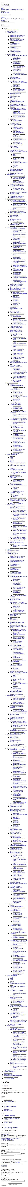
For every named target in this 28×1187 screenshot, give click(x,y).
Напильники (16, 487)
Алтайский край (8, 1100)
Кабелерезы (16, 502)
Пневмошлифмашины (15, 51)
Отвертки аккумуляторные (19, 251)
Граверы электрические (16, 285)
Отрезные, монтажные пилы (20, 320)
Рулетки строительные (18, 479)
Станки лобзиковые (18, 347)
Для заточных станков (18, 416)
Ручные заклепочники (15, 483)
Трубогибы (15, 360)
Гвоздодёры (16, 495)
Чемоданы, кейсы (17, 453)
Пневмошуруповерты (15, 52)
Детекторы (15, 296)
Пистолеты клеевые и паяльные (18, 324)
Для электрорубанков (18, 452)
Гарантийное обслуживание (11, 1128)
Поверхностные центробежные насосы (18, 132)
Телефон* (23, 1153)
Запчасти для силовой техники (17, 537)
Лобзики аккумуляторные (19, 243)
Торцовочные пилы (18, 323)
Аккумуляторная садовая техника (18, 55)
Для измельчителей (17, 395)
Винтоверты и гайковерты (16, 284)
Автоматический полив (13, 29)
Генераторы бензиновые (19, 177)
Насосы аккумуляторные (19, 66)
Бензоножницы (16, 142)
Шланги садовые (17, 167)
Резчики (12, 220)
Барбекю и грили (14, 77)
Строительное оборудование (14, 213)
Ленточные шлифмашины (19, 370)
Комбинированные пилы (19, 318)
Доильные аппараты (15, 96)
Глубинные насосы (17, 127)
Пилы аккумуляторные (18, 73)
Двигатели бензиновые (15, 93)
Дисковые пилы (17, 316)
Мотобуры (12, 107)
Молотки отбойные (14, 311)
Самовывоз (6, 1109)
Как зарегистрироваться (10, 1106)
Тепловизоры (16, 301)
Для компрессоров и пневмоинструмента (18, 409)
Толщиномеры (16, 303)
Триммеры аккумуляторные (20, 74)
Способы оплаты (8, 1110)
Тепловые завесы (17, 205)
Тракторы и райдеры (15, 172)
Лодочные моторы (11, 31)
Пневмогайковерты (14, 43)
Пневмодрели (13, 44)
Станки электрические (15, 333)
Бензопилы (15, 147)
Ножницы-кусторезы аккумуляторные (18, 68)
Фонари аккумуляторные (19, 276)
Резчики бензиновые (18, 222)
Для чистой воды (17, 121)
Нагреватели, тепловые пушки (17, 200)
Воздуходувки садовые (15, 78)
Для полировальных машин (20, 439)
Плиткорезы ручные (15, 475)
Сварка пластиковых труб (16, 331)
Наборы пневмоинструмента (17, 39)
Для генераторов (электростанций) (17, 406)
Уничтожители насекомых (16, 173)
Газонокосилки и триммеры (17, 81)
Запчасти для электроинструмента (18, 548)
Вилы (14, 154)
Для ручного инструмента (16, 385)
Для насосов (16, 400)
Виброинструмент (14, 216)
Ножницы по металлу (15, 312)
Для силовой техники (15, 404)
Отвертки (12, 468)
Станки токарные (17, 354)
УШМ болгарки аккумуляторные (17, 274)
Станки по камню (17, 350)
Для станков (13, 412)
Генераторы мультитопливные (17, 180)
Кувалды (12, 460)
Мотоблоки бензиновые (19, 113)
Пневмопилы (13, 47)
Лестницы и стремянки (15, 219)
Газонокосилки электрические (16, 87)
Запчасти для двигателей (19, 517)
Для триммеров (16, 402)
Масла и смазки (17, 403)
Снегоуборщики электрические (18, 212)
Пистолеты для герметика (19, 471)
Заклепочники (16, 239)
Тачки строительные (15, 224)
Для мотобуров (16, 397)
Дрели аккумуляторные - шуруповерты (19, 237)
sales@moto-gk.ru (5, 1134)
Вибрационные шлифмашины (16, 368)
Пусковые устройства (18, 189)
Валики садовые (17, 153)
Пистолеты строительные (16, 469)
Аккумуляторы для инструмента (17, 230)
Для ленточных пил (18, 433)
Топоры (15, 166)
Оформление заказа (9, 1107)
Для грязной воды (17, 120)
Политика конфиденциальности (12, 1117)
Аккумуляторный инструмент (17, 228)
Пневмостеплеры (14, 50)
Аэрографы (12, 34)
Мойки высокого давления (16, 104)
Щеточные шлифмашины (19, 379)
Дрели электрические (15, 289)
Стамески (15, 488)
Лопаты (15, 159)
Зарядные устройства (18, 188)
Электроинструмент (12, 227)
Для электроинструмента (16, 425)
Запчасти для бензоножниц (19, 510)
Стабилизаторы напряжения (17, 196)
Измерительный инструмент (17, 291)
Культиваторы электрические (16, 111)
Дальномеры (16, 295)
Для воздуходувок (17, 392)
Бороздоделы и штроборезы (17, 282)
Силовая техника (11, 174)
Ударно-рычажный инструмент (17, 494)
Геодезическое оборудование (20, 293)
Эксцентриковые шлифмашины (17, 381)
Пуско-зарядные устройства (20, 190)
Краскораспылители (15, 38)
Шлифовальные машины (16, 366)
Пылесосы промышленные (16, 327)
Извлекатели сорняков (18, 157)
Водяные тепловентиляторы (20, 201)
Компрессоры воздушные (16, 36)
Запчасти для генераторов (19, 538)
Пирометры (16, 300)
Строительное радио (18, 269)
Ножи (11, 464)
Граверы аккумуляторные (19, 232)
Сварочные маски (14, 193)
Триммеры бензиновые (18, 90)
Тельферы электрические (16, 197)
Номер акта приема (5, 1180)
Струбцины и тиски (15, 492)
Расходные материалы (12, 383)
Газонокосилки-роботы (18, 65)
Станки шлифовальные (18, 357)
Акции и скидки (8, 1121)
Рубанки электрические (16, 330)
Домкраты (12, 456)
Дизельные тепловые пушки (20, 204)
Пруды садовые (16, 161)
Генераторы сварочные (18, 182)
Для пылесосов (16, 441)
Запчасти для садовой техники (17, 508)
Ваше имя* (3, 1153)
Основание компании (9, 1115)
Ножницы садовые (14, 140)
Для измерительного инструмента (18, 428)
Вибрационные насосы (18, 126)
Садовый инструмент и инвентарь (18, 151)
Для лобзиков (16, 434)
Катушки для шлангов (18, 158)
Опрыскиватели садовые (16, 144)
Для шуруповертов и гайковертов (18, 447)
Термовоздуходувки (15, 361)
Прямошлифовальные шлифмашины (18, 374)
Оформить (3, 1166)
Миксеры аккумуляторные (19, 245)
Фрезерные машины (15, 365)
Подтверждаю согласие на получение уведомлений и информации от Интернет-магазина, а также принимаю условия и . (14, 1162)
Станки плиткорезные (18, 349)
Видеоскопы (16, 292)
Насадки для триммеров (19, 89)
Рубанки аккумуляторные (19, 265)
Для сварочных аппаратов (19, 411)
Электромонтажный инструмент (18, 500)
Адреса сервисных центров (11, 1127)
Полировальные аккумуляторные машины (19, 259)
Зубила (11, 457)
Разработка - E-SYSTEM (7, 1139)
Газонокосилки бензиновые (20, 82)
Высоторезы (13, 80)
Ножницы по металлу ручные (17, 465)
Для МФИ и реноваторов (19, 435)
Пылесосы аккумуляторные (20, 264)
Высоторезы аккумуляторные (17, 60)
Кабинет (3, 8)
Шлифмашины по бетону (19, 377)
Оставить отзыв (8, 1122)
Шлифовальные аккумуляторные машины (19, 280)
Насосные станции (14, 123)
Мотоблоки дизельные (18, 115)
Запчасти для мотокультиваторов (17, 523)
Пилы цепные (13, 146)
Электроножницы (17, 143)
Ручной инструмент (12, 454)
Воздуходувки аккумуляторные (17, 57)
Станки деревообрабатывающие (19, 336)
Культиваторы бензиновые (19, 109)
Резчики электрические (18, 223)
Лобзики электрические (16, 310)
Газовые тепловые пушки (19, 203)
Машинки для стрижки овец (17, 101)
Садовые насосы (17, 136)
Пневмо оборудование (9, 1071)
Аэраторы (12, 75)
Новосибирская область (10, 1101)
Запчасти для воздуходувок (19, 512)
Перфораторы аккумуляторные (17, 256)
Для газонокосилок (17, 393)
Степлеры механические (16, 484)
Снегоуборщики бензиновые (17, 211)
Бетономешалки (14, 215)
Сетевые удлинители (15, 195)
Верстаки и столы (17, 334)
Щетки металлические (18, 491)
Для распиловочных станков (20, 418)
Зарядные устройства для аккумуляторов (19, 241)
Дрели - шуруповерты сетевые (17, 288)
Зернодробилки (13, 98)
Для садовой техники (15, 389)
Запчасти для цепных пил (19, 535)
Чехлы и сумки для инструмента (18, 498)
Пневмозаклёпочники (15, 46)
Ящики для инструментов (16, 503)
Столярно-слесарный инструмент (18, 485)
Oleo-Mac (12, 384)
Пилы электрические (15, 315)
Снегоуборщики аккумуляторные (18, 209)
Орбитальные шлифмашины (20, 372)
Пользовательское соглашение (11, 1118)
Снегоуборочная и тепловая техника (16, 199)
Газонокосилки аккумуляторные (17, 63)
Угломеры (15, 304)
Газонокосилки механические (16, 84)
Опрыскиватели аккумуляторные (17, 71)
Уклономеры (16, 305)
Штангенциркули (17, 481)
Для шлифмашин (17, 445)
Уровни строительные (18, 480)
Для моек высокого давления (20, 396)
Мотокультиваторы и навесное (17, 108)
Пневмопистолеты (14, 48)
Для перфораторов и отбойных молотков (18, 437)
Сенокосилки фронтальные (16, 169)
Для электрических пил (19, 449)
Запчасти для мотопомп (19, 525)
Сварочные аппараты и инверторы (18, 192)
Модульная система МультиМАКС (17, 247)
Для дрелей (15, 426)
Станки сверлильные (18, 353)
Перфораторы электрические (17, 314)
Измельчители (13, 100)
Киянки (15, 496)
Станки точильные (17, 356)
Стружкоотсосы (17, 358)
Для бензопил (16, 391)
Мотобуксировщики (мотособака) (18, 105)
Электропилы (16, 149)
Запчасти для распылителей (20, 529)
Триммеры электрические (19, 92)
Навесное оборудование (19, 116)
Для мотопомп (16, 399)
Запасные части (11, 504)
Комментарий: (18, 1154)
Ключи (11, 458)
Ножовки (12, 466)
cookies (19, 1090)
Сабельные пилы (17, 322)
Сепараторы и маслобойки (16, 170)
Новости (6, 1119)
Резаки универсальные (15, 328)
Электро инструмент (9, 1078)
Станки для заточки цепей (19, 343)
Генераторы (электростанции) (17, 176)
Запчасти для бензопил (18, 511)
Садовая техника (11, 54)
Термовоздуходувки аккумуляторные (18, 271)
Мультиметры (16, 297)
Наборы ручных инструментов (17, 462)
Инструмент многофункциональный (16, 308)
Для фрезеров (16, 443)
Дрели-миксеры (14, 287)
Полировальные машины (16, 326)
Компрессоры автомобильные (17, 35)
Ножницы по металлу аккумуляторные (18, 249)
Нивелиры (15, 299)
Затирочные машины (15, 218)
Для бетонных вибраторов (19, 420)
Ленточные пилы (17, 319)
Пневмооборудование (12, 32)
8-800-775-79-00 (5, 5)
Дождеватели (13, 94)
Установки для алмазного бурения (18, 226)
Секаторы (15, 165)
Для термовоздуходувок (19, 442)
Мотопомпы (13, 119)
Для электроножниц (18, 450)
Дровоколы (12, 97)
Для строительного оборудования (18, 419)
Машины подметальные (16, 103)
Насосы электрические (15, 124)
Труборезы (15, 489)
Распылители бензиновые (16, 150)
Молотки (12, 461)
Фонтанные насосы (17, 138)
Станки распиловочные (19, 351)
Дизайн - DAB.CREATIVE (7, 1141)
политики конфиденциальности (10, 1163)
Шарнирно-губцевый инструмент (18, 499)
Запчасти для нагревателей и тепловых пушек (17, 506)
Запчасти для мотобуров (19, 521)
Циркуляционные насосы (19, 139)
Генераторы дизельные (18, 178)
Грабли (14, 155)
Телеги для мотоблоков (18, 117)
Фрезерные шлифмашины (19, 376)
